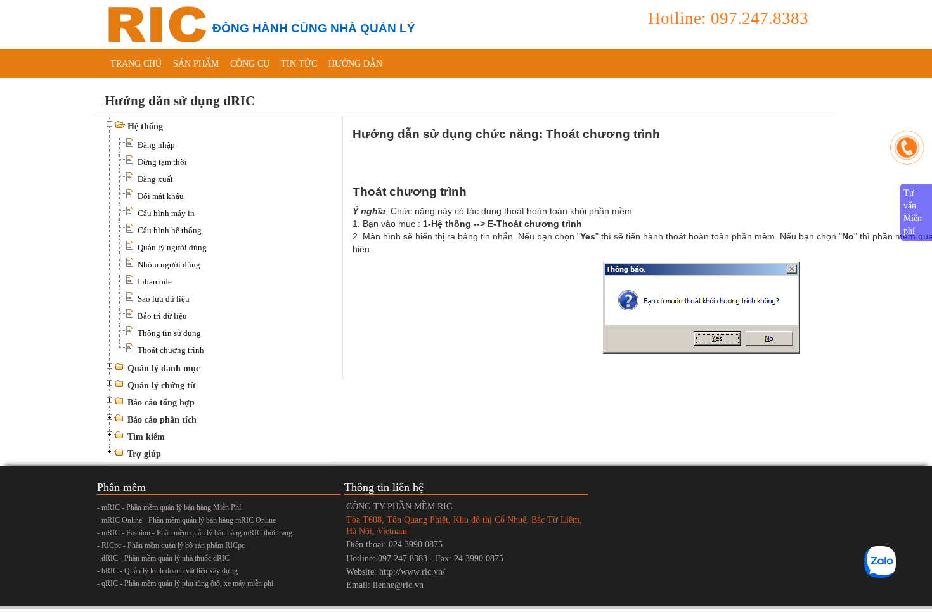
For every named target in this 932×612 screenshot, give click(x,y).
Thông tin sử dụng (169, 333)
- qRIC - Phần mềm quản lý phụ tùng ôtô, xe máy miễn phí (185, 583)
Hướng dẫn (355, 63)
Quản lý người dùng (172, 247)
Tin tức (299, 63)
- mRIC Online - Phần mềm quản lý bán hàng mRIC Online (186, 520)
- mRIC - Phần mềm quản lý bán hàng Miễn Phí (169, 507)
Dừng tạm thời (162, 162)
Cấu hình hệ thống (170, 230)
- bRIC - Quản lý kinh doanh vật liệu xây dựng (167, 570)
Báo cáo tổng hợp (161, 402)
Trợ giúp (144, 454)
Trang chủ (136, 63)
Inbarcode (155, 281)
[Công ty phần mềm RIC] (155, 24)
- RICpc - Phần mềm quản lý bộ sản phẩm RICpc (171, 545)
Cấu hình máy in (166, 213)
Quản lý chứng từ (161, 385)
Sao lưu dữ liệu (164, 298)
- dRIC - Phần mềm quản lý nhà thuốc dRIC (163, 558)
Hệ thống (145, 126)
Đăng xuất (155, 179)
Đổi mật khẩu (161, 196)
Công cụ (249, 63)
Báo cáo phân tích (162, 419)
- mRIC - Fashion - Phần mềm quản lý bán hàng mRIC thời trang (194, 532)
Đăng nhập (156, 145)
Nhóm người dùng (169, 264)
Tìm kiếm (146, 437)
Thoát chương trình (171, 350)
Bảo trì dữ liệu (162, 316)
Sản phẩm (196, 63)
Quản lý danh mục (163, 368)
